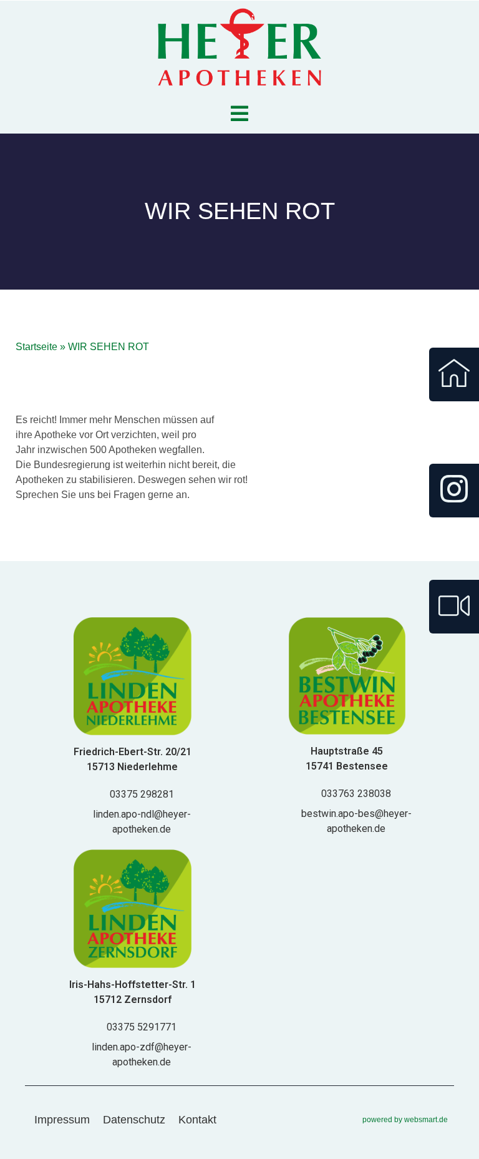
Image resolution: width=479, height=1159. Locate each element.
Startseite (36, 346)
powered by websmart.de (405, 1119)
